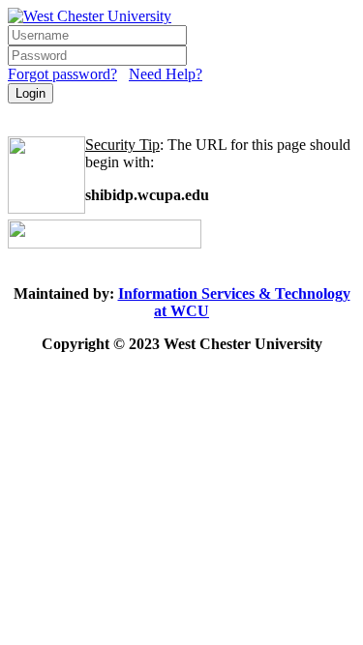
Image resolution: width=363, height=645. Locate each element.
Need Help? (165, 74)
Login (30, 93)
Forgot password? (62, 74)
